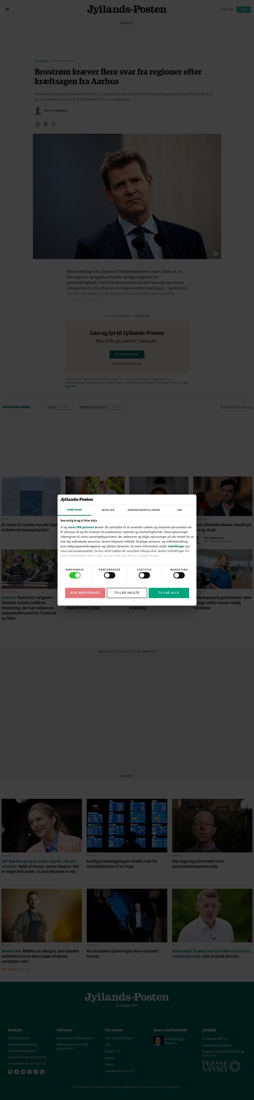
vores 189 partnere (81, 527)
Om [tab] (179, 510)
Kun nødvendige (85, 592)
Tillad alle (168, 592)
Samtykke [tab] (74, 510)
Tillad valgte (127, 592)
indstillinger (176, 546)
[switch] (109, 575)
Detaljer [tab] (108, 510)
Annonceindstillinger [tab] (144, 510)
